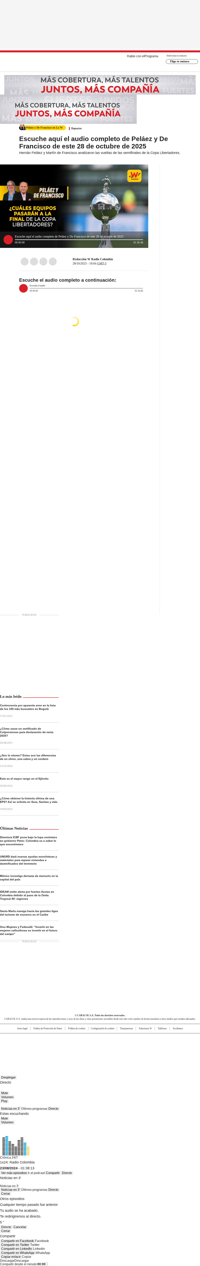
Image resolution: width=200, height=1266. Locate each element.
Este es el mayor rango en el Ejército (24, 778)
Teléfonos (162, 1028)
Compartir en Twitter (15, 1244)
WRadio (100, 59)
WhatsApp (53, 261)
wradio (92, 1044)
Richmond (52, 1049)
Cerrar (5, 1193)
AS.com (143, 1038)
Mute (4, 1093)
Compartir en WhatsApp (17, 1252)
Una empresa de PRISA (21, 1041)
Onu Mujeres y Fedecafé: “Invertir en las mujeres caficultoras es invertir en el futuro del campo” (28, 930)
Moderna (72, 1049)
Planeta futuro (152, 1044)
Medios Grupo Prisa (21, 1051)
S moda (124, 1049)
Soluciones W (145, 1028)
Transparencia (126, 1028)
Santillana (89, 1038)
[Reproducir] (8, 239)
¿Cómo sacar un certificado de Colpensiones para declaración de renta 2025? (26, 732)
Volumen (7, 1097)
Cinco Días (107, 1044)
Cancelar (19, 1227)
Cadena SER (130, 1038)
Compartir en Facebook (17, 1241)
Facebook (25, 261)
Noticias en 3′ (10, 1108)
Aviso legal (22, 1028)
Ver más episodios (14, 1173)
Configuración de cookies (102, 1028)
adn (156, 1038)
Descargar (7, 1260)
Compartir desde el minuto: (22, 1264)
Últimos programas (34, 1108)
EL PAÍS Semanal (136, 1044)
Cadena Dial (122, 1044)
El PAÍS (54, 1038)
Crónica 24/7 (9, 1157)
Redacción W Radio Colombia (93, 259)
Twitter (34, 261)
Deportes (76, 128)
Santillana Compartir (111, 1038)
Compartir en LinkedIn (16, 1248)
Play (4, 1101)
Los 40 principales (71, 1038)
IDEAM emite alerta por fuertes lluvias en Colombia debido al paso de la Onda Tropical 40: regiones (27, 895)
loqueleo (141, 1049)
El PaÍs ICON (107, 1049)
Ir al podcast (36, 1173)
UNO (80, 1044)
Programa (151, 56)
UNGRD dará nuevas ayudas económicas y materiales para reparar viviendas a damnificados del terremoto (28, 860)
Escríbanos (178, 1028)
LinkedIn (43, 261)
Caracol (170, 1038)
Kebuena (169, 1044)
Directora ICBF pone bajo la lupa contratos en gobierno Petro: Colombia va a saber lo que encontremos (28, 841)
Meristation (160, 1049)
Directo (53, 1108)
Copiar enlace (11, 1256)
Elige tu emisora (179, 61)
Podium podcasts (90, 1049)
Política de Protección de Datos (47, 1028)
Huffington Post (59, 1044)
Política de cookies (76, 1028)
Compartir (53, 1173)
